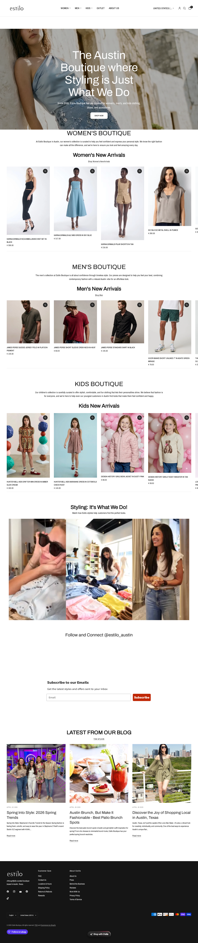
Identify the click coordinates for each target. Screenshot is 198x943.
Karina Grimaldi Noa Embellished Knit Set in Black (27, 240)
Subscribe (141, 697)
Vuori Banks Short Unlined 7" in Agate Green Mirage (169, 360)
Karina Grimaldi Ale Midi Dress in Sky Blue (73, 235)
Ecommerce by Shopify (48, 925)
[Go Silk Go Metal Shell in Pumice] (169, 196)
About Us (114, 8)
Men (77, 8)
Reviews (73, 887)
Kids (88, 8)
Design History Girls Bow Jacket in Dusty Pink (122, 476)
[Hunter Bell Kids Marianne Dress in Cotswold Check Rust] (75, 445)
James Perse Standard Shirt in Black (118, 347)
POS (36, 925)
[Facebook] (10, 891)
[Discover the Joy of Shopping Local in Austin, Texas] (161, 773)
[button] (99, 115)
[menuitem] (66, 8)
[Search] (184, 8)
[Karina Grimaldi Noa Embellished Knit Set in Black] (28, 201)
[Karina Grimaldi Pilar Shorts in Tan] (122, 203)
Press (72, 879)
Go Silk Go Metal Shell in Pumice (163, 230)
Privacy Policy (75, 895)
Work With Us (75, 891)
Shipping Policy (44, 887)
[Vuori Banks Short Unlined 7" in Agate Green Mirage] (169, 327)
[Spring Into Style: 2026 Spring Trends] (36, 773)
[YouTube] (22, 892)
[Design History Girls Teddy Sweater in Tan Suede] (169, 443)
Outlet (101, 8)
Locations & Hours (45, 883)
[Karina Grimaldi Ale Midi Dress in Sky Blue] (75, 199)
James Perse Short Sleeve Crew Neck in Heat (74, 347)
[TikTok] (10, 898)
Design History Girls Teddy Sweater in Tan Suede (168, 478)
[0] (189, 8)
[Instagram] (16, 891)
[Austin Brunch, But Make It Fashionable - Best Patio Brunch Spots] (99, 773)
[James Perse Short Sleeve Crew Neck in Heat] (75, 321)
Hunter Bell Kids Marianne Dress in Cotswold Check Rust (75, 483)
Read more (11, 836)
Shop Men (99, 295)
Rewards (41, 895)
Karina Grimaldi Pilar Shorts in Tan (117, 244)
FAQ (39, 876)
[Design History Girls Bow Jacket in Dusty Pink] (122, 442)
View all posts (99, 739)
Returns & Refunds (45, 891)
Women (65, 8)
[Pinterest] (29, 891)
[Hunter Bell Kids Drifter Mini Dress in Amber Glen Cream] (28, 445)
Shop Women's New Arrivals (99, 161)
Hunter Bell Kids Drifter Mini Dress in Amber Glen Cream (27, 483)
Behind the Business (77, 883)
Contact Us (42, 879)
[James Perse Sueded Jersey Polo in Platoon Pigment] (28, 321)
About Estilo (75, 871)
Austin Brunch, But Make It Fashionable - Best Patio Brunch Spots (96, 818)
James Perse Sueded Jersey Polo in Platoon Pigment (27, 349)
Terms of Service (76, 899)
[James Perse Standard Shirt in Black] (122, 321)
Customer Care (44, 871)
